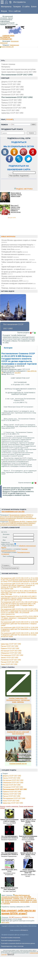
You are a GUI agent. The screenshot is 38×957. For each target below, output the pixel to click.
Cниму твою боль (10, 249)
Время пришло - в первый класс (16, 269)
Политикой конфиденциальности (10, 940)
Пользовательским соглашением (10, 937)
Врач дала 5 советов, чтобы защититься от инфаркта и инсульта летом (15, 209)
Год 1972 (18, 372)
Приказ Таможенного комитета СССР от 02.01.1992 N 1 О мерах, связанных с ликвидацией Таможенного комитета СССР (19, 618)
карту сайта (5, 922)
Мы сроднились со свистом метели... (18, 259)
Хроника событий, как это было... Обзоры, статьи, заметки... (28, 821)
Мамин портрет (10, 257)
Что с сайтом (14, 11)
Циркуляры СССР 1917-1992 (12, 113)
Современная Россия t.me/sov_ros (9, 45)
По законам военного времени (15, 254)
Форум (4, 11)
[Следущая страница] (36, 718)
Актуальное (15, 41)
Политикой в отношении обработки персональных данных (18, 943)
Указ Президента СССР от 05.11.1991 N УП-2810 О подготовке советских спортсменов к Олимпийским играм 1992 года (19, 592)
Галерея (17, 6)
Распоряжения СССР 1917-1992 (13, 108)
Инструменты (19, 2)
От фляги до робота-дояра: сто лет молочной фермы (18, 273)
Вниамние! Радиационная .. (9, 839)
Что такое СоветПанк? (9, 891)
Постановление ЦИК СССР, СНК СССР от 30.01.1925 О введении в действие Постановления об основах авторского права (19, 634)
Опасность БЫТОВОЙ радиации (9, 823)
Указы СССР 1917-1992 (10, 110)
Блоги (33, 6)
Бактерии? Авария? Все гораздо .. (28, 875)
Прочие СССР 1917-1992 (10, 105)
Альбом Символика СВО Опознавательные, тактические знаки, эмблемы (18, 700)
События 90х (28, 824)
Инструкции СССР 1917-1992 (12, 87)
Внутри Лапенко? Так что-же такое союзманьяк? (9, 888)
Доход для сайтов (12, 217)
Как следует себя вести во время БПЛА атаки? (18, 912)
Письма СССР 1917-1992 (11, 92)
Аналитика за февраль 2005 (14, 281)
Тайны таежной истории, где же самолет (18, 263)
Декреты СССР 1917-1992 (11, 82)
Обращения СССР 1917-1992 (12, 89)
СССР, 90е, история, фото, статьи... (9, 870)
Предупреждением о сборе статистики (12, 946)
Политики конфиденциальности (14, 549)
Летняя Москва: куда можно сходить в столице (18, 241)
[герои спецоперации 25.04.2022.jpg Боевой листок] (18, 761)
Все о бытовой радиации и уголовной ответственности (9, 837)
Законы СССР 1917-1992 (10, 84)
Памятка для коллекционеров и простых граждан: (9, 820)
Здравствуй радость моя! (13, 267)
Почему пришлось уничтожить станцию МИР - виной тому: (28, 871)
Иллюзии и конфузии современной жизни (18, 284)
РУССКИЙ (9, 119)
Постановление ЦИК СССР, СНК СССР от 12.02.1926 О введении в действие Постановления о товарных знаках (19, 623)
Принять (10, 954)
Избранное (3, 43)
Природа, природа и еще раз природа (18, 288)
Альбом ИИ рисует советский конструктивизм (18, 733)
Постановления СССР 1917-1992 (17, 97)
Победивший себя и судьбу (14, 252)
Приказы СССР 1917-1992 (11, 102)
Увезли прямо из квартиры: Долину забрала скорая (16, 194)
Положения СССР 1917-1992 (12, 94)
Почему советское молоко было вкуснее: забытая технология (16, 277)
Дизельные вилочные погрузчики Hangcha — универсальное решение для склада (18, 246)
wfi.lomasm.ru (24, 930)
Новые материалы (8, 236)
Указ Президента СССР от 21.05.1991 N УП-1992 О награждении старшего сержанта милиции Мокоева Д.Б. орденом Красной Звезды (19, 598)
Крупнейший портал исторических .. (9, 873)
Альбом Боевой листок (18, 763)
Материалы (6, 6)
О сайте (26, 6)
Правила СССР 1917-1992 (11, 100)
